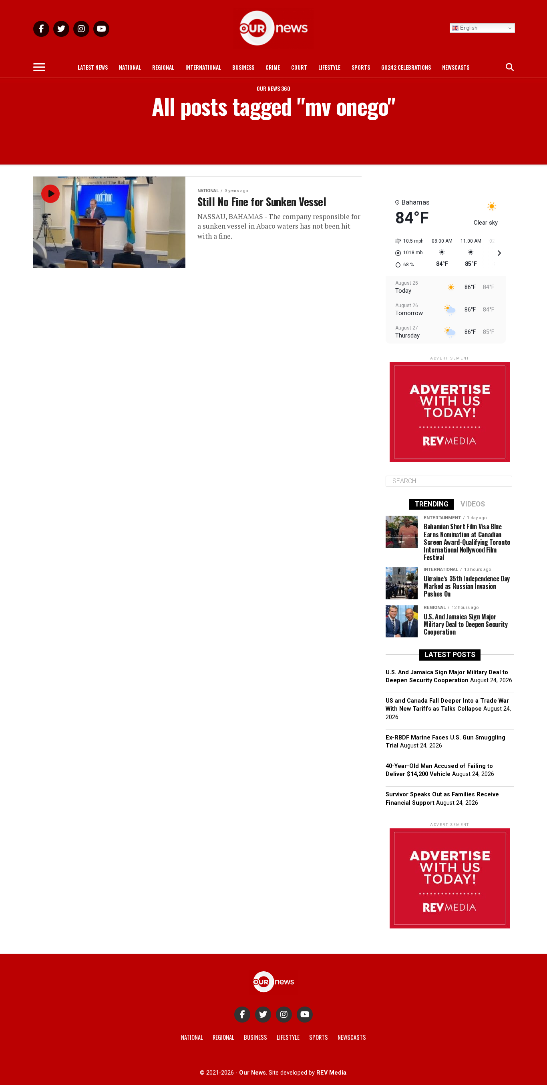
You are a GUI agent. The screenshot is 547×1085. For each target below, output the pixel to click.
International (203, 67)
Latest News (93, 67)
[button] (407, 253)
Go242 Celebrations (406, 67)
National (130, 67)
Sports (361, 67)
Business (243, 67)
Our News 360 (273, 88)
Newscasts (455, 67)
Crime (272, 67)
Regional (163, 67)
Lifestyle (329, 67)
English (468, 28)
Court (299, 67)
